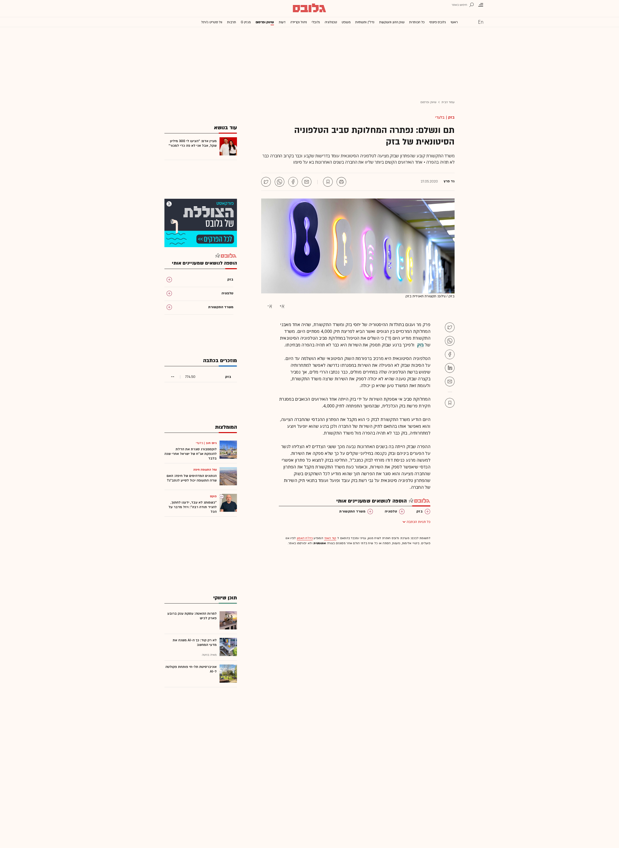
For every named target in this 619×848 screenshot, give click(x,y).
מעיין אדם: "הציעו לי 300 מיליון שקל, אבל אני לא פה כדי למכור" (193, 143)
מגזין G (246, 22)
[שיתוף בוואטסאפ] (279, 182)
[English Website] (481, 22)
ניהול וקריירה (298, 22)
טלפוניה (391, 511)
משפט (346, 22)
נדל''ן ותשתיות (364, 22)
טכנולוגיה (331, 22)
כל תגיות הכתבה (418, 521)
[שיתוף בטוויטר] (266, 182)
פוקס (213, 496)
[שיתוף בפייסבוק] (293, 182)
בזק (451, 117)
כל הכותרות (416, 22)
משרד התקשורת (352, 511)
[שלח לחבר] (450, 381)
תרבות (231, 22)
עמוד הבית (448, 102)
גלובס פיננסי (437, 22)
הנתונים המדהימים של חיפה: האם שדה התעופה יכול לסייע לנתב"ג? (192, 478)
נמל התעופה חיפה (205, 470)
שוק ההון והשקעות (391, 22)
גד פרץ (449, 181)
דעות (282, 22)
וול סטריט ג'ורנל (211, 22)
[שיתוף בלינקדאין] (450, 368)
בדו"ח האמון (305, 538)
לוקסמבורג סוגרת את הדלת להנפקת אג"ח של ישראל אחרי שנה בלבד (190, 454)
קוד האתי (330, 538)
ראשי (454, 22)
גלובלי (316, 22)
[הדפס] (341, 182)
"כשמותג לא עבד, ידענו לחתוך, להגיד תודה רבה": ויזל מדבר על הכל (193, 507)
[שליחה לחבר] (306, 182)
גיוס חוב (211, 443)
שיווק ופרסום (265, 22)
